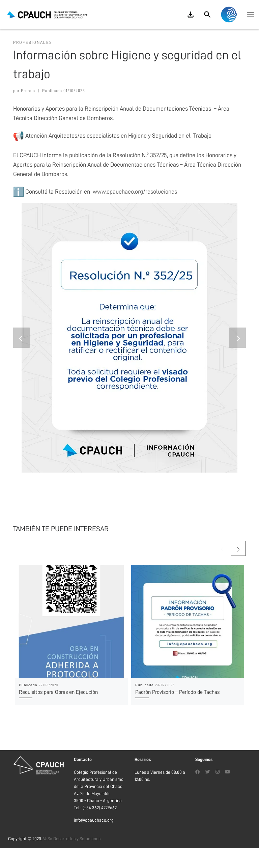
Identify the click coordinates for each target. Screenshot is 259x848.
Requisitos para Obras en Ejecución (58, 692)
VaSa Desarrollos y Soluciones (71, 839)
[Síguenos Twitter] (207, 772)
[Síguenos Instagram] (217, 772)
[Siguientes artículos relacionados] (238, 548)
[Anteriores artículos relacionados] (222, 548)
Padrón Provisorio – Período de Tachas (177, 692)
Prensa (28, 91)
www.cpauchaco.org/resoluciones (135, 192)
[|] (47, 14)
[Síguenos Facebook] (197, 772)
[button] (21, 338)
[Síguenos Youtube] (227, 772)
